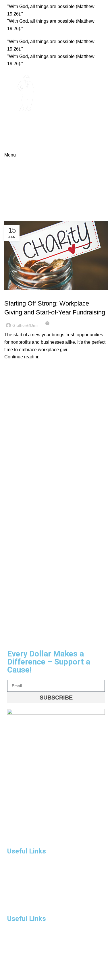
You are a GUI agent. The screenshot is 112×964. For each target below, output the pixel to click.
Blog (12, 293)
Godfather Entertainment (40, 122)
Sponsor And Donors (26, 904)
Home (9, 207)
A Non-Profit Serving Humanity (30, 129)
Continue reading (22, 356)
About (12, 875)
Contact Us (17, 952)
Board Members (21, 932)
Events (13, 884)
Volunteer (15, 942)
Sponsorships (19, 894)
